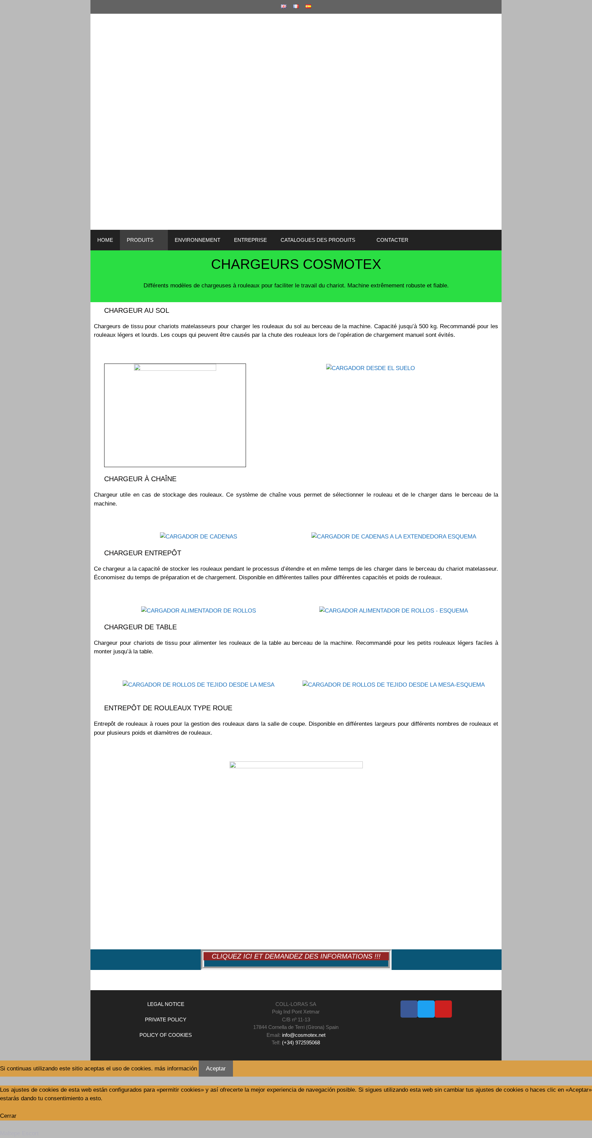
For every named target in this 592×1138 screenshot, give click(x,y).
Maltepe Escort (19, 1133)
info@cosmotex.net (303, 1035)
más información (176, 1068)
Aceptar (216, 1068)
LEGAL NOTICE (165, 1004)
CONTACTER (392, 240)
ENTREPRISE (250, 240)
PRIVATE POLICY (165, 1019)
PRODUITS (140, 240)
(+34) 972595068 (301, 1042)
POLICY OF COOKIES (165, 1035)
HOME (105, 240)
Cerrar (8, 1116)
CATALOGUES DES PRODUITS (318, 240)
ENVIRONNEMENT (197, 240)
